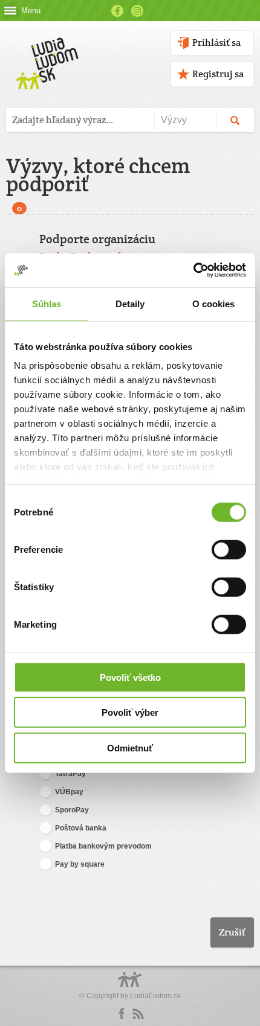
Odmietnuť (130, 747)
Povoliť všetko (130, 677)
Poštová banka (80, 828)
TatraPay (70, 774)
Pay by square (80, 864)
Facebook (117, 11)
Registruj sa (218, 74)
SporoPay (72, 810)
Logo (130, 986)
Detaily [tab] (130, 303)
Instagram (137, 11)
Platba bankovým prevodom (103, 846)
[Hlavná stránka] (45, 51)
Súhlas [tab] (47, 303)
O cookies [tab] (213, 303)
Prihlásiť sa (216, 42)
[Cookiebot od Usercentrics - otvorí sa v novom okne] (193, 270)
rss (138, 1014)
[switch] (229, 549)
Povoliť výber (130, 712)
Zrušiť (232, 932)
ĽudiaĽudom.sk (155, 996)
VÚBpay (69, 792)
